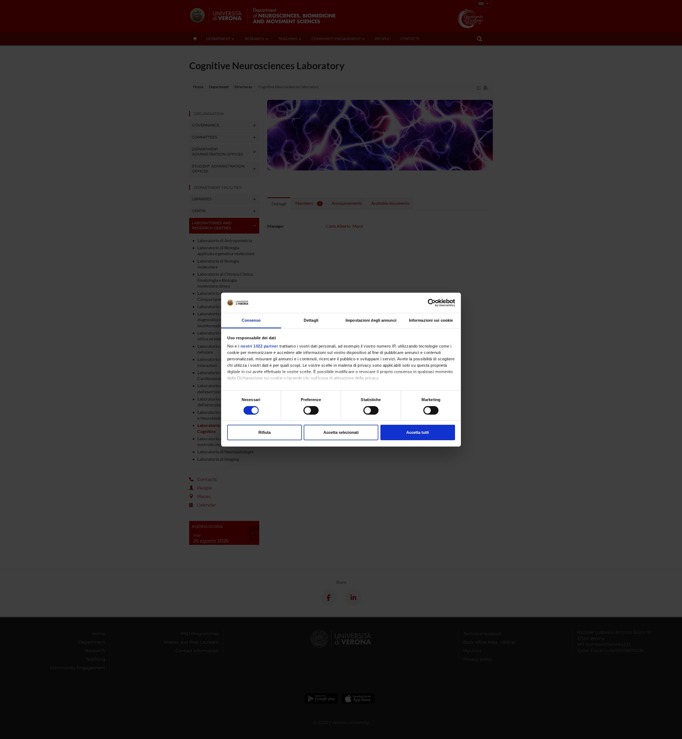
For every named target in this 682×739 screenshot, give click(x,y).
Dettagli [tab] (311, 320)
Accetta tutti (417, 432)
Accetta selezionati (341, 432)
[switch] (311, 410)
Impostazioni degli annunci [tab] (371, 320)
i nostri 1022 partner (258, 346)
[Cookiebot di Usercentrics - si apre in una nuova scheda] (431, 303)
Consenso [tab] (251, 320)
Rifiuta (264, 432)
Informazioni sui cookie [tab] (431, 320)
